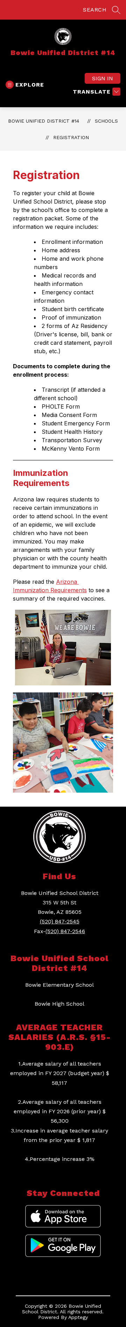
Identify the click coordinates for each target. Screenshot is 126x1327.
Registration (71, 137)
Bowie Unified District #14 (43, 121)
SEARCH (94, 9)
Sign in (102, 78)
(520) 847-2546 (65, 931)
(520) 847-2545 (59, 921)
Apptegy (78, 1317)
